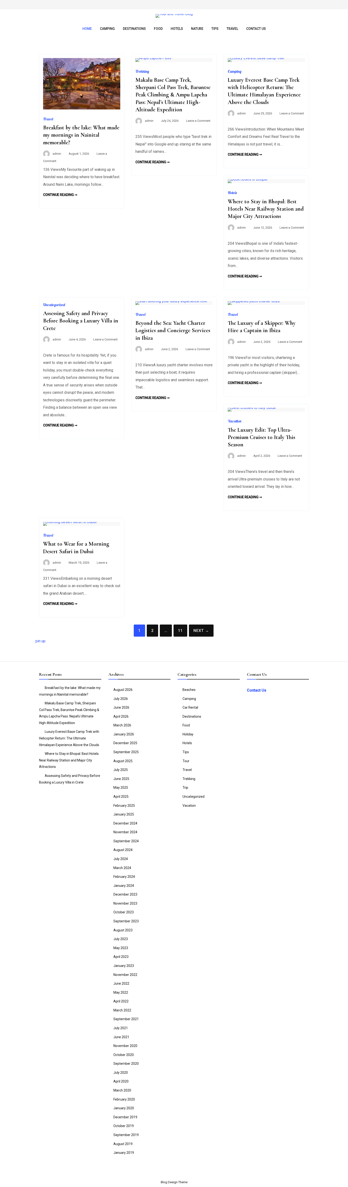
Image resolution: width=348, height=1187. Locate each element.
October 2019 (123, 1126)
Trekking (142, 71)
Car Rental (190, 707)
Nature (197, 29)
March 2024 (122, 868)
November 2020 (125, 1046)
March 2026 (122, 725)
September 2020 (126, 1063)
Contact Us (256, 29)
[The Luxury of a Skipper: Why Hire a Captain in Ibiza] (254, 301)
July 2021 (120, 1028)
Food (158, 29)
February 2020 (124, 1099)
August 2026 (123, 690)
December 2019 (125, 1117)
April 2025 (121, 796)
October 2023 (123, 912)
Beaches (189, 690)
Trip (185, 787)
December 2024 (125, 823)
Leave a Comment (198, 120)
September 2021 (126, 1019)
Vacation (234, 421)
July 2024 (120, 859)
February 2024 (124, 877)
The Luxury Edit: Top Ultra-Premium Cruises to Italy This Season (261, 437)
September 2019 (126, 1135)
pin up (40, 641)
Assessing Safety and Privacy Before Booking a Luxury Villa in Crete (80, 320)
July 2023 (120, 939)
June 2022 (121, 983)
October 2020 (123, 1055)
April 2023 (121, 957)
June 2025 (121, 779)
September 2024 (126, 841)
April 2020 (121, 1081)
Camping (107, 29)
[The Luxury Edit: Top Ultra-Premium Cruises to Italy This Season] (252, 407)
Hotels (177, 29)
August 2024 (123, 850)
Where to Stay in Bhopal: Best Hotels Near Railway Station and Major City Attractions (266, 209)
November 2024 (125, 832)
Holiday (188, 734)
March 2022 (122, 1010)
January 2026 (123, 734)
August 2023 (123, 930)
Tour (186, 761)
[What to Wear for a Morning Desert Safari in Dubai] (70, 522)
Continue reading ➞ (60, 194)
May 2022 (120, 992)
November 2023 (125, 903)
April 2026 (121, 716)
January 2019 (123, 1153)
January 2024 (123, 886)
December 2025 (125, 743)
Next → (201, 630)
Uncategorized (54, 304)
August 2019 (123, 1144)
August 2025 (123, 761)
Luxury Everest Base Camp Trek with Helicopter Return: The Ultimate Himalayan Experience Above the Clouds (69, 738)
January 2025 (123, 814)
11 (180, 630)
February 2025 (124, 805)
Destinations (134, 29)
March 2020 (122, 1090)
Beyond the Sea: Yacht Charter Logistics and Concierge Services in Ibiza (172, 330)
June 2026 (121, 707)
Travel (232, 29)
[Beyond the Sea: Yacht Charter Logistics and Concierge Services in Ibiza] (171, 301)
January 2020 (123, 1108)
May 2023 (120, 948)
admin (57, 153)
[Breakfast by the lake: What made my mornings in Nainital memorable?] (81, 108)
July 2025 (120, 770)
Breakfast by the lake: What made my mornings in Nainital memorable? (81, 135)
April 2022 (121, 1001)
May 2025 (120, 787)
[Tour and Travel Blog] (174, 14)
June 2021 (121, 1037)
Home (87, 29)
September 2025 (126, 752)
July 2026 (120, 699)
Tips (215, 29)
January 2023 (123, 966)
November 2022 (125, 975)
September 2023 (126, 921)
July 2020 (120, 1072)
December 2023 (125, 894)
